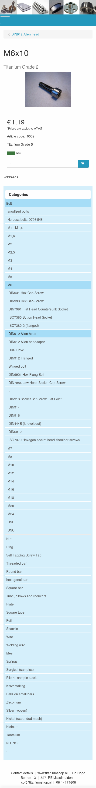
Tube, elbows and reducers (26, 596)
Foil (9, 620)
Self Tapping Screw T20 (23, 555)
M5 (9, 276)
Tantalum (13, 734)
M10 (10, 464)
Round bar (14, 571)
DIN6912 (15, 431)
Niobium (12, 726)
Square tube (15, 612)
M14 (10, 481)
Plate (10, 604)
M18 (10, 497)
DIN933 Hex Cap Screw (26, 301)
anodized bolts (18, 211)
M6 (9, 284)
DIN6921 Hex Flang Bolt (26, 374)
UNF (10, 522)
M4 (9, 268)
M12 (10, 473)
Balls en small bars (20, 694)
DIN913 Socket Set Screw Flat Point (35, 399)
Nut (8, 538)
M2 (9, 244)
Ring (9, 547)
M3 (9, 260)
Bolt (9, 203)
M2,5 (11, 252)
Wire (9, 636)
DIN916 (14, 415)
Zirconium (13, 702)
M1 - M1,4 (15, 227)
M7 (9, 448)
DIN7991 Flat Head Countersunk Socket (38, 309)
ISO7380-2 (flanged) (24, 325)
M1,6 (11, 235)
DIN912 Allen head (22, 333)
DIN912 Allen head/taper (27, 341)
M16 (10, 489)
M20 (10, 505)
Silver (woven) (16, 710)
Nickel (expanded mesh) (24, 718)
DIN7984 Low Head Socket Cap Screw (37, 382)
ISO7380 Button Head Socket (30, 317)
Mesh (10, 653)
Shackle (12, 628)
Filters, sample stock (21, 677)
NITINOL (12, 743)
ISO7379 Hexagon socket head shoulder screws (44, 439)
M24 (10, 513)
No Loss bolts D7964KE (24, 219)
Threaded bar (16, 563)
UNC (10, 530)
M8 (9, 456)
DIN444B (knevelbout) (25, 423)
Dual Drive (16, 350)
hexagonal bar (16, 579)
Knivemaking (15, 685)
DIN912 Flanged (21, 358)
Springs (11, 661)
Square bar (14, 587)
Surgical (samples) (20, 669)
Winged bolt (17, 366)
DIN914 (14, 407)
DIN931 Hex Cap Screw (26, 292)
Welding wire (15, 645)
